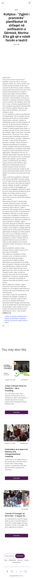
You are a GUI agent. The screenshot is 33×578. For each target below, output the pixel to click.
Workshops (24, 443)
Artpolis (21, 575)
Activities (25, 509)
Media (16, 9)
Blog (5, 560)
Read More (17, 412)
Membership (12, 560)
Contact (26, 560)
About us (20, 560)
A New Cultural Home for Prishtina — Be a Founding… (16, 388)
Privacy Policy (16, 562)
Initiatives (24, 379)
